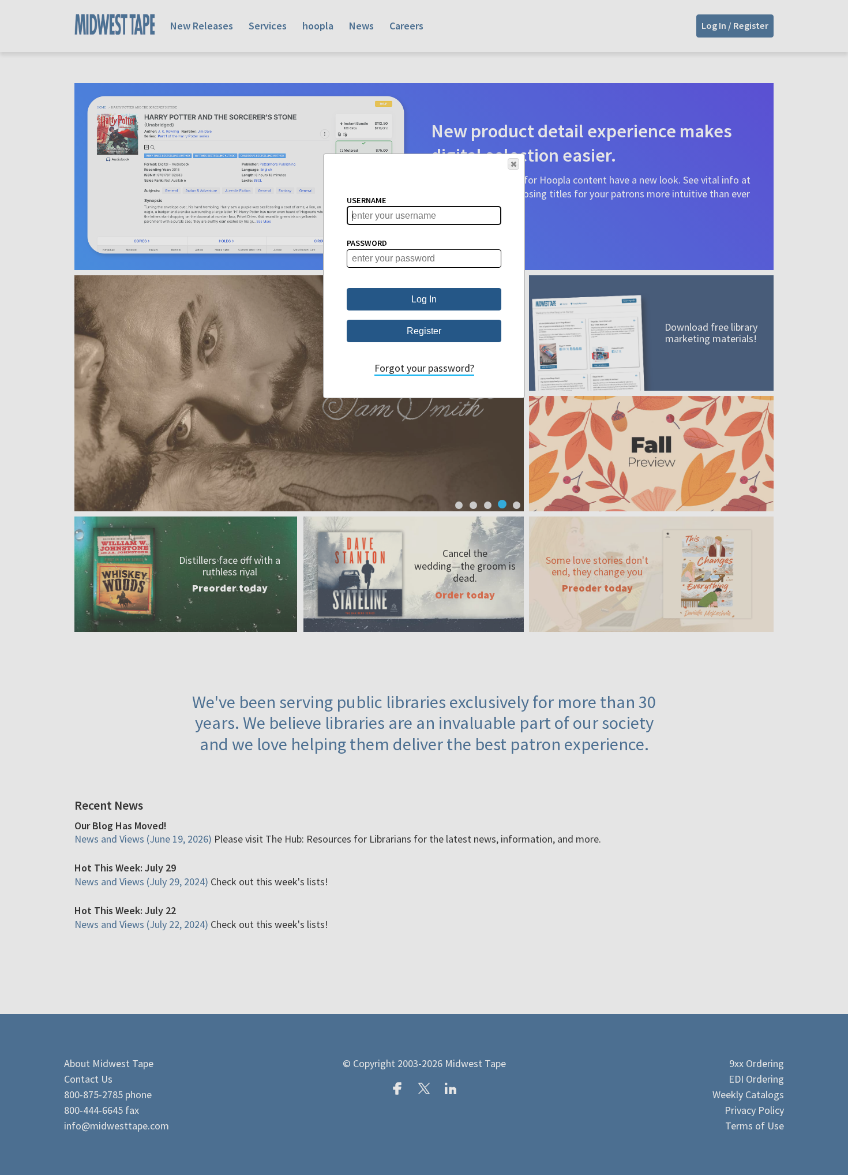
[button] (513, 164)
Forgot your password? (424, 368)
